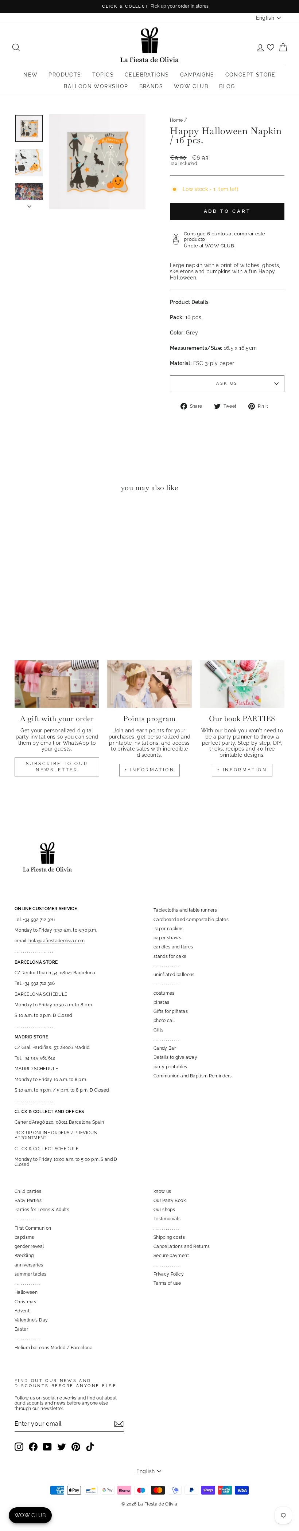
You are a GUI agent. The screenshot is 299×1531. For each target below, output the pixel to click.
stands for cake (170, 956)
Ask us (227, 383)
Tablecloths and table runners (185, 910)
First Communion (33, 1228)
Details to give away (175, 1057)
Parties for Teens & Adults (42, 1209)
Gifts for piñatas (171, 1011)
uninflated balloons (174, 974)
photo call (164, 1020)
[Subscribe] (119, 1424)
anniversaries (29, 1265)
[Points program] (149, 684)
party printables (170, 1066)
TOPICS (103, 75)
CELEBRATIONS (147, 75)
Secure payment (171, 1255)
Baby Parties (28, 1200)
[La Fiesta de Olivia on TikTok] (90, 1446)
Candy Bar (165, 1048)
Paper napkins (169, 928)
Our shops (164, 1209)
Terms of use (167, 1283)
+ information (150, 769)
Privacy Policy (169, 1274)
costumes (164, 993)
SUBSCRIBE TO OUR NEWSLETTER (57, 766)
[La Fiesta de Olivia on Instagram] (19, 1446)
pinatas (161, 1002)
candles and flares (173, 946)
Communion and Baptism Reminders (193, 1075)
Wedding (24, 1255)
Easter (21, 1329)
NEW (30, 75)
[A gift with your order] (57, 684)
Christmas (25, 1301)
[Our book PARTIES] (242, 684)
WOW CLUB (191, 86)
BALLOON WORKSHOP (96, 86)
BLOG (227, 86)
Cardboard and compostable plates (191, 919)
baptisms (24, 1237)
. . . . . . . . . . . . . (166, 965)
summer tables (31, 1274)
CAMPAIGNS (197, 75)
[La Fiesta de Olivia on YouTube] (47, 1446)
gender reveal (29, 1246)
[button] (22, 520)
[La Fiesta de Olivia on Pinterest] (75, 1446)
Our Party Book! (170, 1200)
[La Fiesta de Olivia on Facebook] (33, 1446)
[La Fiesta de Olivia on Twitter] (61, 1446)
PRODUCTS (64, 75)
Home (176, 120)
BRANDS (151, 86)
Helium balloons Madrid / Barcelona (54, 1347)
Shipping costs (169, 1237)
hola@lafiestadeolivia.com (56, 940)
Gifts (159, 1030)
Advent (22, 1310)
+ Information (242, 769)
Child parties (28, 1191)
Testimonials (167, 1218)
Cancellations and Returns (182, 1246)
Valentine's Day (31, 1320)
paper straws (167, 937)
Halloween (26, 1292)
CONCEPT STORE (250, 75)
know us (162, 1191)
